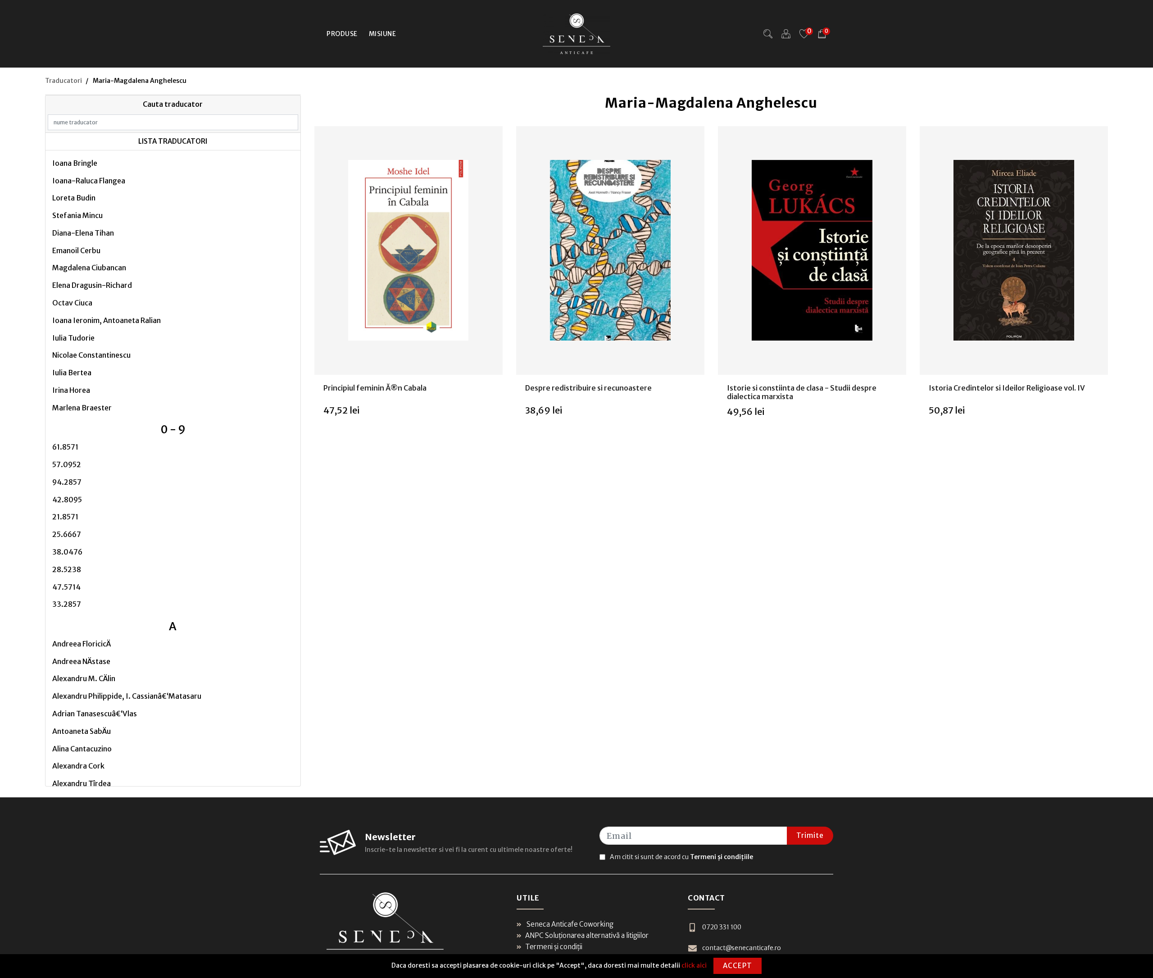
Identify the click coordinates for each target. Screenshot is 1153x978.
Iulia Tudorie (73, 337)
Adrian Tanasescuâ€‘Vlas (94, 713)
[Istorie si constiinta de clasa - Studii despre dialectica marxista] (812, 250)
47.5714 (66, 586)
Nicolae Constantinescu (91, 354)
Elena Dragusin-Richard (92, 285)
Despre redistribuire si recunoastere (588, 387)
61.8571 (65, 446)
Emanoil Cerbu (76, 250)
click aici (694, 965)
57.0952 (66, 464)
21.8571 (65, 516)
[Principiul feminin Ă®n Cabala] (408, 250)
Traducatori (63, 81)
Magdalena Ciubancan (89, 267)
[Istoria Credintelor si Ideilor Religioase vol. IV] (1013, 250)
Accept (737, 965)
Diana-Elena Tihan (83, 232)
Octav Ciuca (72, 302)
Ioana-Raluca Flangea (88, 180)
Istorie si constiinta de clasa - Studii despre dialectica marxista (801, 392)
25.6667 (66, 534)
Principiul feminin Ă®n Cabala (375, 387)
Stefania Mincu (77, 215)
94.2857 (67, 482)
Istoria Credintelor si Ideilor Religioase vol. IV (1007, 387)
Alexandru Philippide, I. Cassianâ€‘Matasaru (126, 696)
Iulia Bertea (71, 372)
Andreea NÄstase (81, 661)
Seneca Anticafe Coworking (569, 924)
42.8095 (67, 499)
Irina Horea (71, 390)
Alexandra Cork (78, 765)
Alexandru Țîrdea (81, 783)
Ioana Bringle (74, 163)
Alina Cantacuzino (82, 748)
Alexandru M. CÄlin (83, 678)
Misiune (382, 34)
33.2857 (66, 604)
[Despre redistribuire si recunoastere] (610, 250)
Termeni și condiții (553, 946)
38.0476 (67, 551)
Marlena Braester (82, 407)
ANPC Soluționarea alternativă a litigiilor (587, 935)
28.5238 (66, 569)
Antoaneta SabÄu (81, 731)
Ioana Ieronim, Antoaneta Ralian (106, 320)
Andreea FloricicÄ (81, 643)
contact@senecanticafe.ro (741, 948)
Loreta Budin (73, 197)
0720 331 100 (721, 927)
